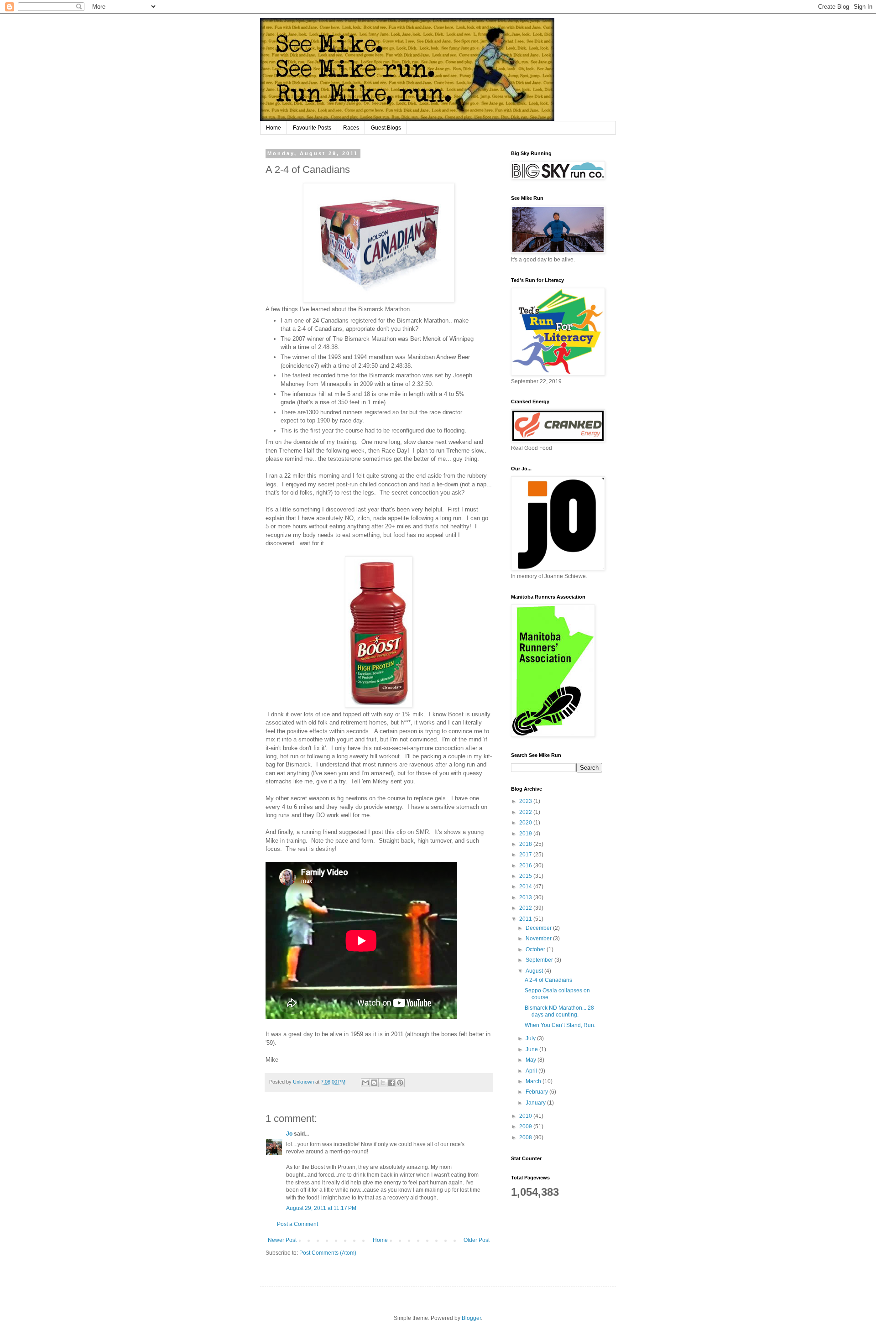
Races (351, 128)
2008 (526, 1137)
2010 (526, 1116)
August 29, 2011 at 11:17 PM (321, 1208)
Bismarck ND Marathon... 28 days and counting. (559, 1011)
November (539, 938)
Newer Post (282, 1240)
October (536, 949)
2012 (526, 908)
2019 (526, 833)
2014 (526, 886)
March (534, 1081)
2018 (526, 844)
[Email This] (365, 1082)
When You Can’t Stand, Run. (560, 1025)
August (535, 971)
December (539, 928)
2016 (526, 865)
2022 (526, 812)
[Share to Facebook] (391, 1082)
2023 (526, 801)
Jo (289, 1134)
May (531, 1060)
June (532, 1049)
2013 (526, 897)
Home (273, 128)
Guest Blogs (386, 128)
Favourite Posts (312, 128)
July (531, 1038)
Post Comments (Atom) (327, 1253)
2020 (526, 822)
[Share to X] (382, 1082)
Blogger (471, 1318)
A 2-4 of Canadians (548, 980)
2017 (526, 854)
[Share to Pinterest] (400, 1082)
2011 (526, 919)
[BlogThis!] (374, 1082)
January (536, 1103)
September (540, 960)
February (537, 1092)
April (532, 1071)
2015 (526, 876)
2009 (526, 1126)
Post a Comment (297, 1224)
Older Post (477, 1240)
